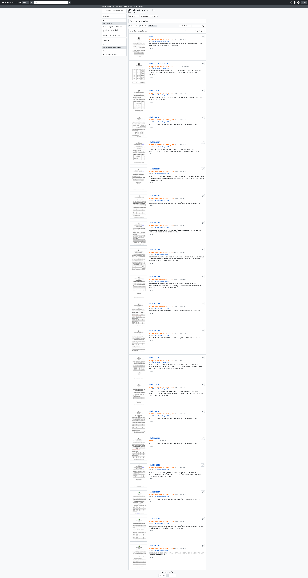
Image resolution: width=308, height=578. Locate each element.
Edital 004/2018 (154, 411)
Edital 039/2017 (154, 142)
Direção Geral (114, 24)
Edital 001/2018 (154, 384)
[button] (291, 2)
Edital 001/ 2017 (154, 36)
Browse (25, 2)
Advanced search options (139, 21)
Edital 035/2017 (154, 117)
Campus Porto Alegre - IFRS (161, 41)
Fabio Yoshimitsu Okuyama (114, 35)
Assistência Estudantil (114, 54)
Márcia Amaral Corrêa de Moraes (114, 31)
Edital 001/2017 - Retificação (159, 63)
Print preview (134, 26)
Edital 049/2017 (154, 223)
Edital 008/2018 (154, 438)
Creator (106, 16)
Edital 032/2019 (154, 546)
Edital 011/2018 (154, 465)
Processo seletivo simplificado (114, 48)
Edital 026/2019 (154, 492)
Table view (153, 26)
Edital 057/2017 (154, 304)
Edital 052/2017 (154, 277)
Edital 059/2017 (154, 330)
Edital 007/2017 (154, 90)
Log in (303, 2)
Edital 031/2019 (154, 519)
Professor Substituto (114, 51)
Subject (106, 40)
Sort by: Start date (185, 26)
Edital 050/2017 (154, 250)
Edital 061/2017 (154, 357)
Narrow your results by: (114, 11)
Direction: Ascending (198, 26)
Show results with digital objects (195, 31)
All (104, 20)
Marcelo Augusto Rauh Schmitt (114, 27)
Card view (144, 26)
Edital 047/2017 (154, 196)
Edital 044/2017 (154, 169)
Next (173, 575)
